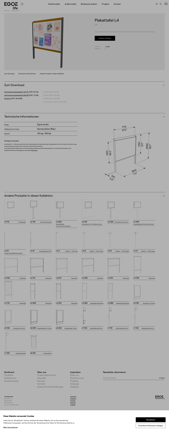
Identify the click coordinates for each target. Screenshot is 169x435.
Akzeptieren (150, 420)
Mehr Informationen (10, 427)
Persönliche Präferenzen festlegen (150, 425)
